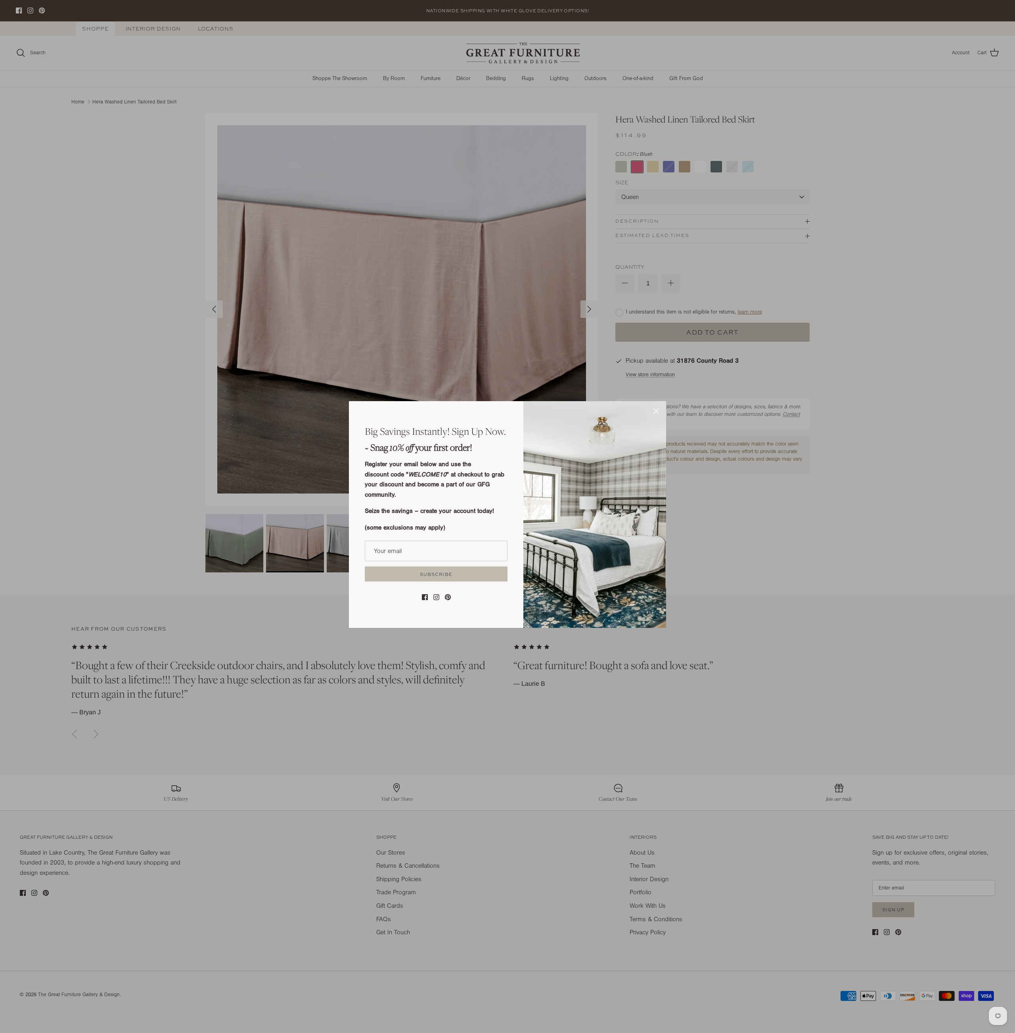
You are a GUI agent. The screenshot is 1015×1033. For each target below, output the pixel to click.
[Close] (656, 411)
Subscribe (436, 574)
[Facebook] (425, 597)
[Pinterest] (448, 597)
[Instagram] (436, 597)
